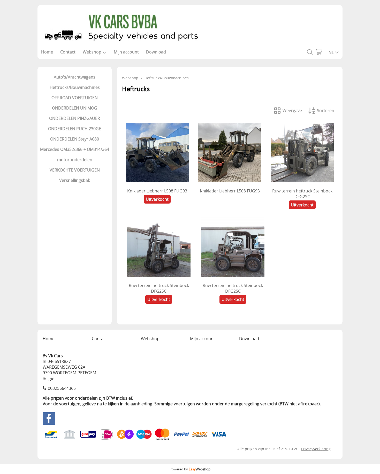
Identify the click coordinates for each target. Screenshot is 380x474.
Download (156, 52)
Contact (67, 52)
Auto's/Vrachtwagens (74, 77)
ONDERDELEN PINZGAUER (74, 118)
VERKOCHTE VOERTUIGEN (75, 170)
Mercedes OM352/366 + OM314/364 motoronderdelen (74, 154)
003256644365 (62, 388)
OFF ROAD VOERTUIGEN (74, 97)
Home (47, 52)
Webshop (92, 52)
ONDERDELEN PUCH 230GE (74, 128)
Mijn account (126, 52)
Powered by (190, 469)
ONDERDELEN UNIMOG (74, 108)
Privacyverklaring (316, 448)
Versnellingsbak (74, 180)
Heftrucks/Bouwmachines (75, 87)
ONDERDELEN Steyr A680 (74, 139)
